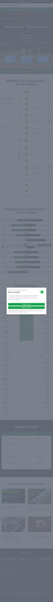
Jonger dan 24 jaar (27, 307)
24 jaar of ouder (26, 304)
